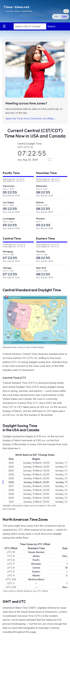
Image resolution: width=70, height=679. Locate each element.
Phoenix (40, 218)
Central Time (12, 238)
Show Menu (6, 26)
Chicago (7, 267)
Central (36, 567)
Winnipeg (8, 251)
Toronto (40, 251)
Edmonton (41, 186)
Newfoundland (36, 579)
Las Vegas (8, 202)
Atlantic (36, 575)
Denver (40, 202)
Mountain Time (46, 173)
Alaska (36, 556)
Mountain (36, 563)
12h (56, 16)
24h (64, 16)
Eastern (36, 571)
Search (51, 26)
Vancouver (8, 186)
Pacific (36, 560)
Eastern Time (45, 238)
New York (41, 267)
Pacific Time (11, 173)
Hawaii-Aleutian (36, 552)
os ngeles (9, 218)
